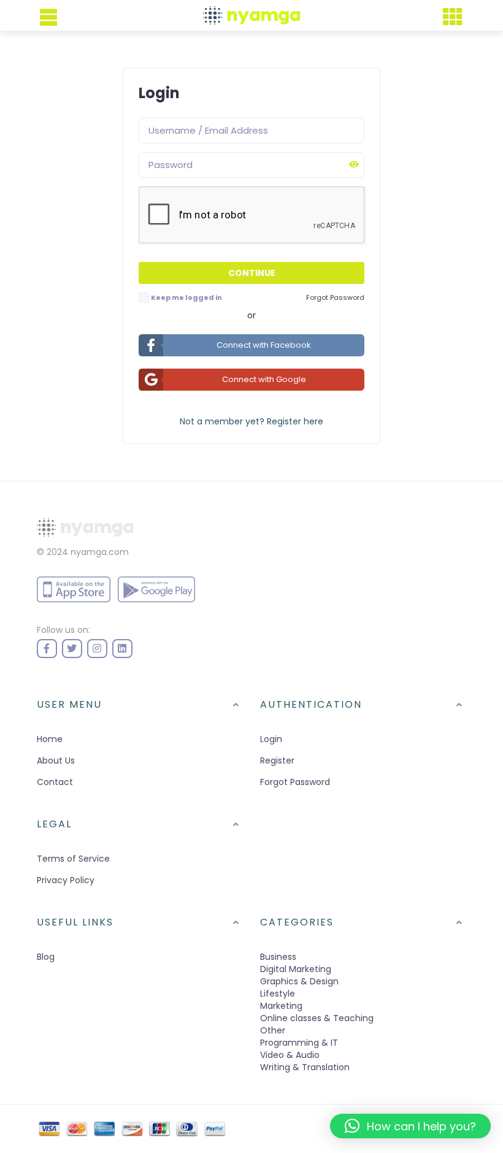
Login (271, 739)
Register (277, 760)
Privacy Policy (65, 880)
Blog (46, 957)
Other (272, 1030)
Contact (55, 782)
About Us (56, 760)
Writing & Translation (305, 1067)
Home (50, 739)
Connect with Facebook (264, 345)
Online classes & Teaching (317, 1018)
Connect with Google (264, 379)
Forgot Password (295, 782)
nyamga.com (100, 552)
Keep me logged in (186, 297)
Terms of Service (73, 858)
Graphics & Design (299, 981)
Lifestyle (277, 993)
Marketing (281, 1006)
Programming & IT (299, 1042)
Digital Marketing (295, 969)
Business (278, 957)
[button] (410, 1126)
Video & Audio (290, 1055)
